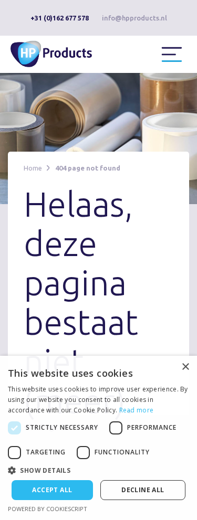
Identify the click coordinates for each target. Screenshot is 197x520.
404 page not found (87, 168)
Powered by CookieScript (47, 509)
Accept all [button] (52, 489)
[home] (58, 53)
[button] (172, 54)
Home (33, 168)
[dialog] (98, 438)
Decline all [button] (142, 489)
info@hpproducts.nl (134, 18)
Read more (136, 410)
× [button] (185, 367)
